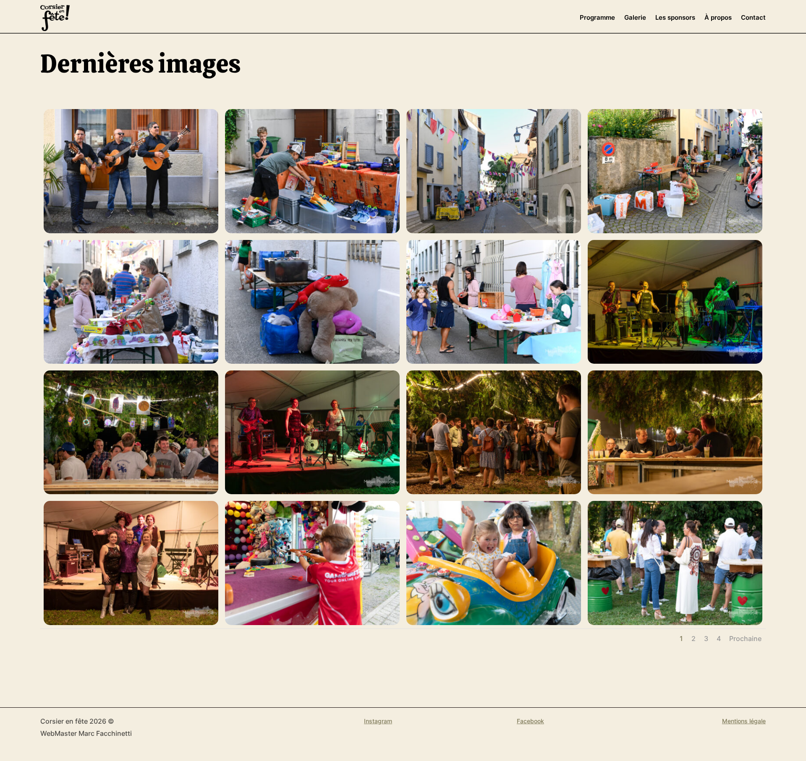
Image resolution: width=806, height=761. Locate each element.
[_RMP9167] (493, 361)
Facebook (530, 721)
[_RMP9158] (131, 491)
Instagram (378, 721)
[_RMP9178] (312, 231)
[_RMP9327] (131, 231)
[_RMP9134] (312, 622)
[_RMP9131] (493, 622)
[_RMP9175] (675, 231)
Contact (753, 17)
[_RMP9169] (131, 361)
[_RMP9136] (131, 622)
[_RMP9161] (675, 361)
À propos (718, 17)
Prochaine (745, 638)
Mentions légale (744, 721)
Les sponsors (675, 17)
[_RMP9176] (493, 231)
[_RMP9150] (312, 491)
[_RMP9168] (312, 361)
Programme (597, 17)
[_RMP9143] (675, 491)
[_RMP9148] (493, 491)
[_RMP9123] (675, 622)
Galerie (635, 17)
